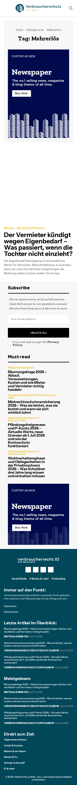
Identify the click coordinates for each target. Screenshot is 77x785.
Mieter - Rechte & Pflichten (24, 228)
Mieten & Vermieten (21, 367)
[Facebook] (28, 569)
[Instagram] (35, 569)
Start (19, 30)
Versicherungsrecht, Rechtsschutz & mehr (31, 396)
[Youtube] (51, 569)
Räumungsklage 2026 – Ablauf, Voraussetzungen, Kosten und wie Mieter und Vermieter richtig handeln (27, 381)
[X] (43, 569)
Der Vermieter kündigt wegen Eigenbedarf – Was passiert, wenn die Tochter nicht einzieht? (38, 244)
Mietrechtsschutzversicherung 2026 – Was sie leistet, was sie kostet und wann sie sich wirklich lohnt (34, 407)
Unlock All (38, 332)
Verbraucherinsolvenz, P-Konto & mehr (24, 419)
